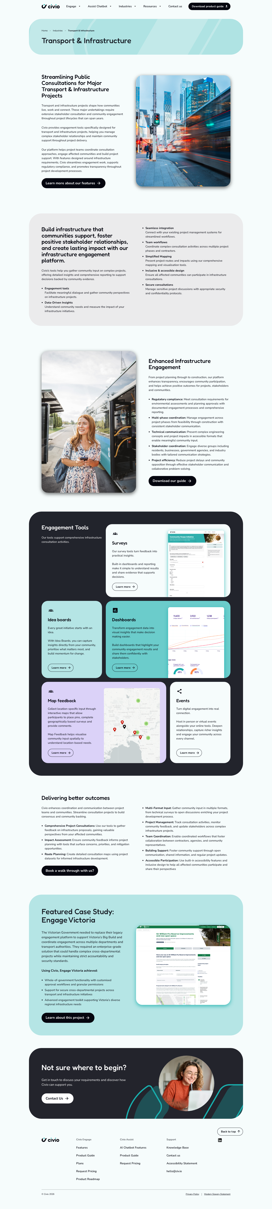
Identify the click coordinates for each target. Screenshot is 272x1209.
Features (82, 1147)
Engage (71, 6)
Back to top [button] (228, 1131)
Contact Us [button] (54, 1098)
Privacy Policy (192, 1194)
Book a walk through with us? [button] (70, 870)
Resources (150, 6)
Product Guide (85, 1155)
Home (45, 30)
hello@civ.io (174, 1171)
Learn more (123, 587)
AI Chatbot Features (133, 1147)
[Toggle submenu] (79, 6)
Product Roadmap (88, 1179)
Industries (125, 6)
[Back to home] (51, 6)
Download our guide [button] (169, 480)
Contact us (175, 6)
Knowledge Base (178, 1147)
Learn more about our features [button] (70, 183)
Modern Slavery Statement (217, 1194)
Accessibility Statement (182, 1163)
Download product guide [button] (208, 6)
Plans (80, 1163)
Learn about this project (65, 1017)
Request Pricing (86, 1171)
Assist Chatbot (97, 6)
